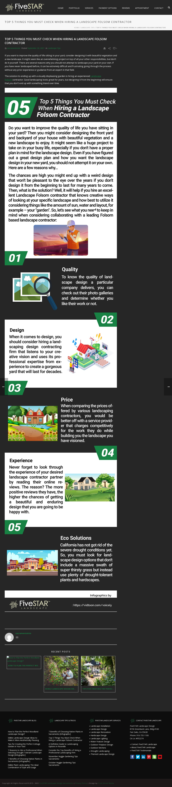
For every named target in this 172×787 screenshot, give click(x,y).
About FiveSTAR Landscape (143, 747)
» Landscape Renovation (100, 732)
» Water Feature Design (99, 741)
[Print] (104, 48)
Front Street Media (106, 783)
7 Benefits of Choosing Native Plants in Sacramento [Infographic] (25, 760)
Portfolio (74, 8)
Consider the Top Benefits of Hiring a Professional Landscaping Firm (65, 751)
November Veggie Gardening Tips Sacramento (63, 757)
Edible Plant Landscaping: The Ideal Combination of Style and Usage (23, 766)
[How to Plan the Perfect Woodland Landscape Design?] (24, 659)
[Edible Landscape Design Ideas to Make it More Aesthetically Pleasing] (61, 671)
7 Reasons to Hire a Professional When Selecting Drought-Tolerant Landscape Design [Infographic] (25, 752)
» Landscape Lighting (98, 738)
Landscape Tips (87, 28)
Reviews (126, 8)
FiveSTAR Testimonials (141, 750)
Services (89, 8)
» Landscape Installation (99, 726)
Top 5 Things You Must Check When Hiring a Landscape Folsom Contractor (65, 739)
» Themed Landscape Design (101, 754)
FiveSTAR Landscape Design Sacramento (56, 783)
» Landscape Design (98, 729)
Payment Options (108, 8)
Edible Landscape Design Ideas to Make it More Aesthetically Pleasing (61, 689)
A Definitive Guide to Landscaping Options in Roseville (63, 745)
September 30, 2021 (36, 48)
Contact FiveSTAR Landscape (144, 744)
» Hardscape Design (98, 735)
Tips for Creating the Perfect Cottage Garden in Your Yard (99, 689)
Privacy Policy (81, 783)
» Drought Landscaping (99, 751)
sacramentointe (13, 48)
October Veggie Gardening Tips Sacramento (62, 763)
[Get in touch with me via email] (17, 637)
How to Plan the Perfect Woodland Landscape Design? (24, 665)
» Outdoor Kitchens (97, 747)
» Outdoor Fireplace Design (101, 744)
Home (60, 8)
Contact (158, 8)
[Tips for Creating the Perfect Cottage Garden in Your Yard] (98, 671)
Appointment (142, 8)
